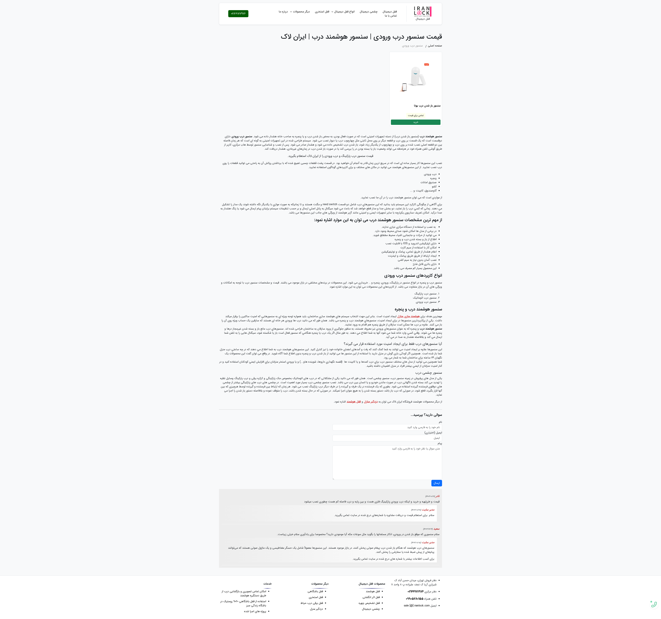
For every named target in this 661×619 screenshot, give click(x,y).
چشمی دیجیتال (368, 11)
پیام (440, 443)
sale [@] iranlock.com (417, 606)
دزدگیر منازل (371, 402)
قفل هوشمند (354, 402)
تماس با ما (391, 16)
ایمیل (439, 433)
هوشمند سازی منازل (408, 316)
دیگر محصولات (301, 11)
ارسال (437, 483)
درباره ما (283, 11)
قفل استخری (322, 11)
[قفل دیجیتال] (422, 11)
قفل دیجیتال (390, 11)
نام (440, 422)
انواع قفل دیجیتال (344, 11)
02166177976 (238, 14)
